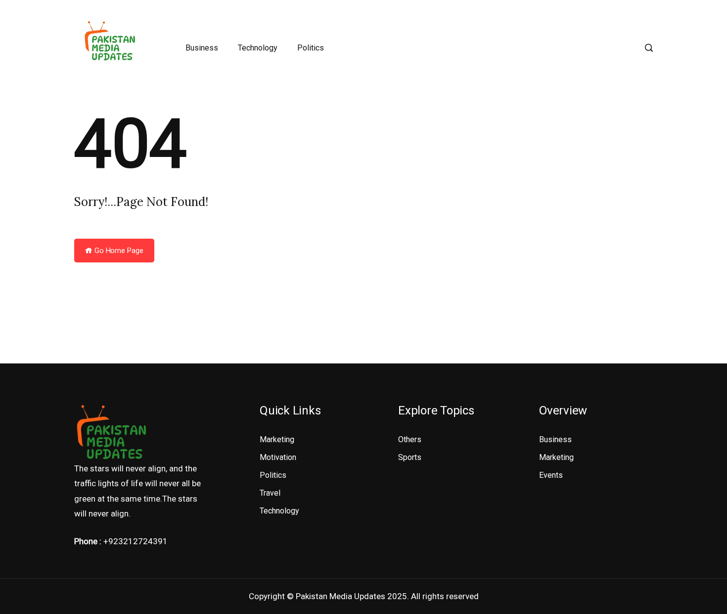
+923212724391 (135, 541)
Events (551, 475)
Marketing (277, 439)
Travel (270, 493)
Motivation (278, 457)
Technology (257, 47)
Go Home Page (117, 250)
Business (201, 47)
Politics (310, 47)
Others (409, 439)
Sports (409, 457)
